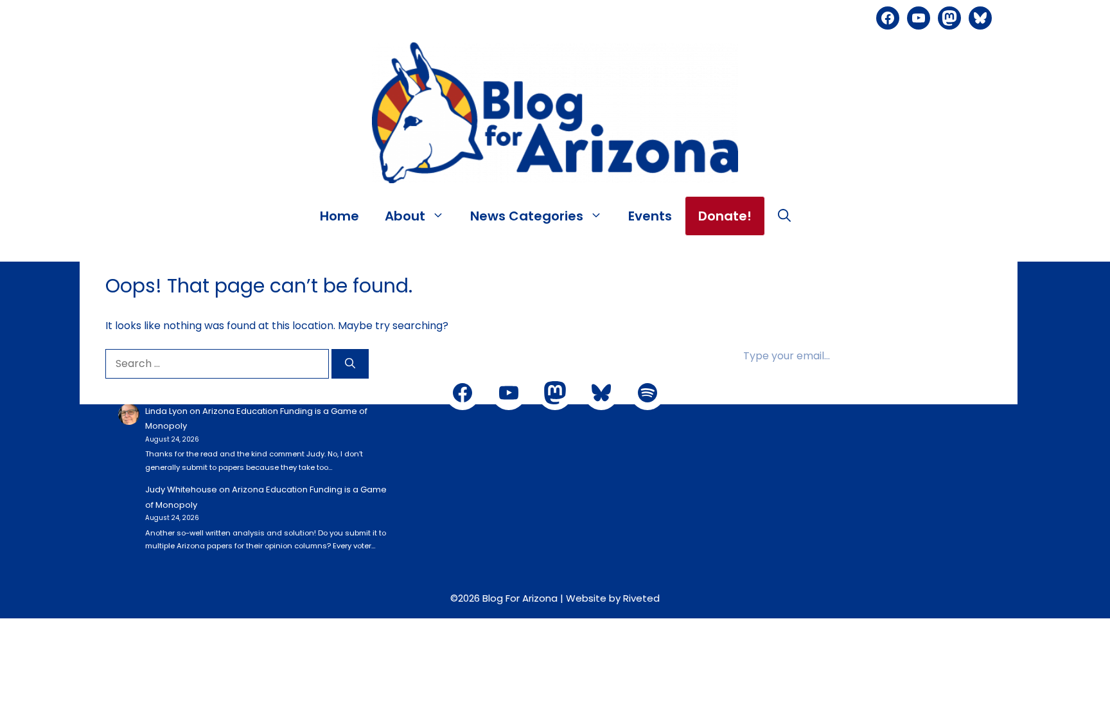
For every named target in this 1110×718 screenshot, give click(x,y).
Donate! (725, 216)
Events (650, 216)
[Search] (350, 364)
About (405, 216)
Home (339, 216)
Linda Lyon (166, 411)
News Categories (526, 216)
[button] (784, 216)
